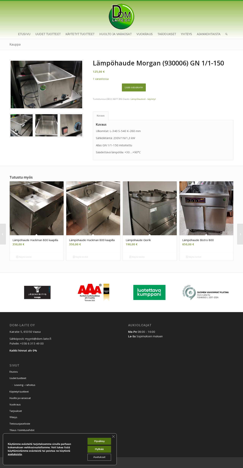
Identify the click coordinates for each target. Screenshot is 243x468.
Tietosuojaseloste (19, 423)
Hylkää (99, 449)
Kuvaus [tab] (101, 115)
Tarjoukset (15, 411)
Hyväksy (99, 441)
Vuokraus (15, 404)
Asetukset (99, 457)
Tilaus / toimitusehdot (21, 430)
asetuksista (15, 454)
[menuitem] (24, 34)
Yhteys (13, 417)
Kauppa (15, 44)
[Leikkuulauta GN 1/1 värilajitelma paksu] (3, 234)
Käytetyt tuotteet (19, 391)
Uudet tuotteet (17, 378)
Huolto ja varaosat (20, 398)
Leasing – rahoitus (24, 385)
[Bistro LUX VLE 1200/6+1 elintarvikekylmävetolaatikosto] (240, 234)
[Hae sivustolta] (225, 34)
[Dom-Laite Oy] (121, 15)
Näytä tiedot (25, 256)
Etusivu (13, 371)
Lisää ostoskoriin (134, 87)
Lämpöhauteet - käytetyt (143, 99)
